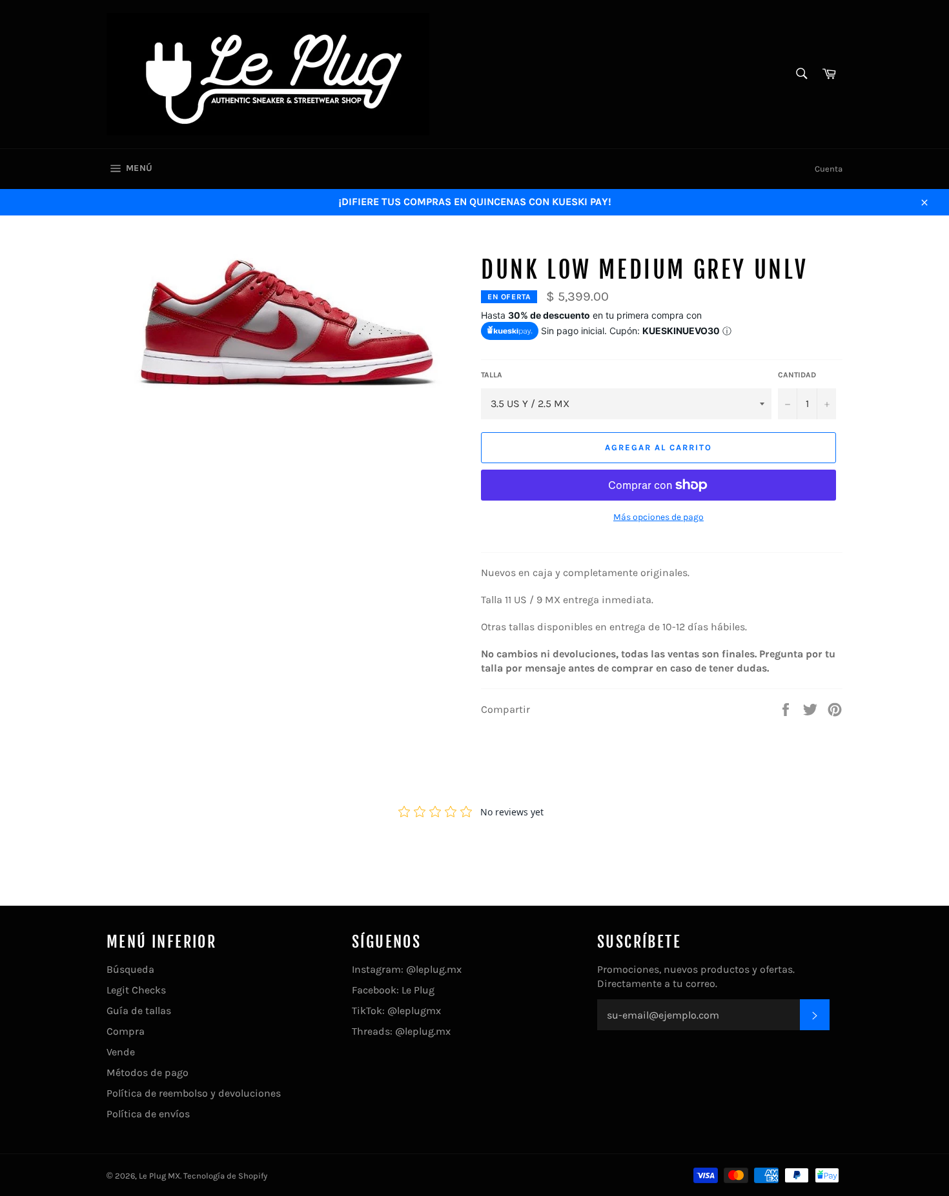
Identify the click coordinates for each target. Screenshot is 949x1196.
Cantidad (797, 374)
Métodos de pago (148, 1072)
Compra (126, 1031)
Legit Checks (136, 990)
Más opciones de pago (658, 517)
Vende (121, 1052)
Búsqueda (130, 969)
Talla (491, 374)
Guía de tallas (139, 1010)
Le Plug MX (159, 1176)
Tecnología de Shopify (225, 1176)
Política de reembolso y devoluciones (194, 1093)
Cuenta (828, 169)
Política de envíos (148, 1114)
